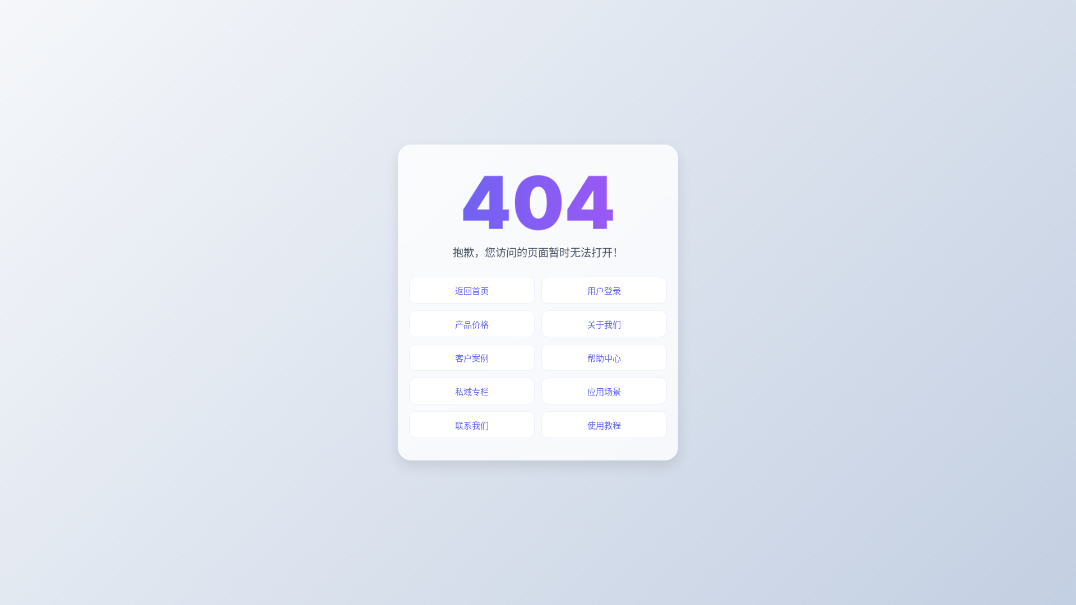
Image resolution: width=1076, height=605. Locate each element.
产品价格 (472, 324)
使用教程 (604, 425)
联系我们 (472, 425)
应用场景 (604, 392)
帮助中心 (604, 358)
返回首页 (472, 291)
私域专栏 (472, 392)
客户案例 (472, 358)
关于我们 (604, 324)
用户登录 (604, 291)
